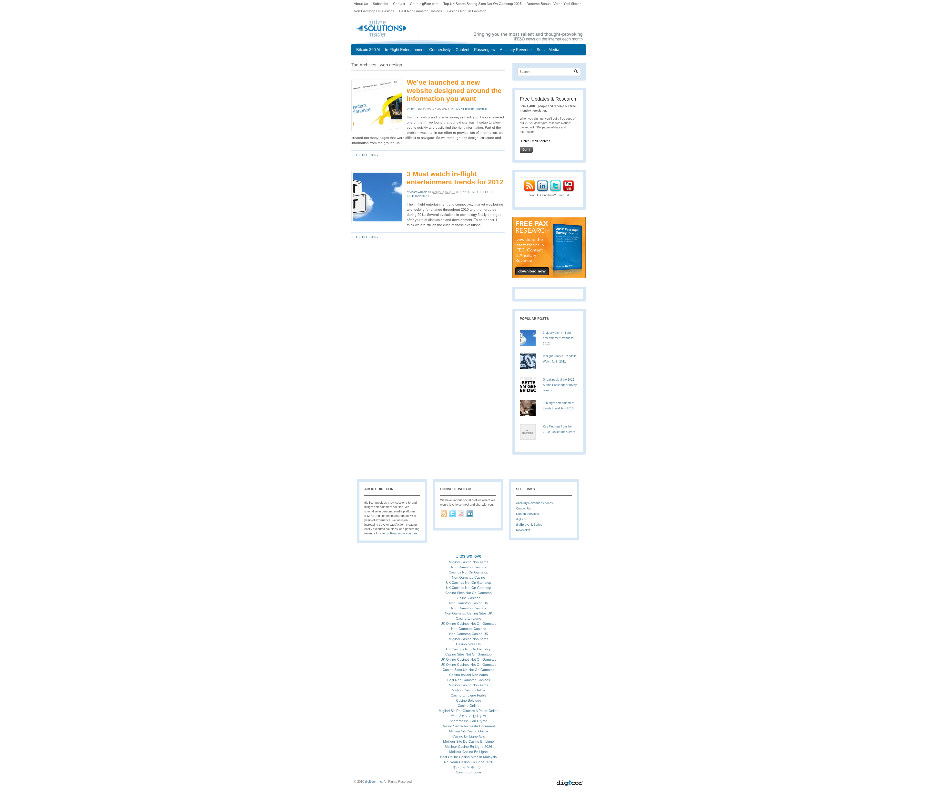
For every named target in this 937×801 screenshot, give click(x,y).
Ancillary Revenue (516, 50)
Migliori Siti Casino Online (468, 731)
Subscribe (380, 4)
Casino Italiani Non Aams (468, 675)
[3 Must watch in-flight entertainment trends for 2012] (529, 340)
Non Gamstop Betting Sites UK (468, 613)
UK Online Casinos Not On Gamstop (468, 623)
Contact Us (523, 508)
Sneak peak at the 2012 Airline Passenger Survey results (560, 385)
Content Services (527, 514)
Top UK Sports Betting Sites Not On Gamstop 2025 (482, 4)
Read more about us (403, 533)
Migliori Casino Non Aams (468, 562)
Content (462, 50)
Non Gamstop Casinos (468, 567)
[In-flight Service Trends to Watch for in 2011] (529, 363)
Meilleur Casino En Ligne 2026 (468, 747)
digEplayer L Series (529, 524)
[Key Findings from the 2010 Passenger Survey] (529, 433)
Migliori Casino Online (468, 690)
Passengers (484, 50)
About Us (361, 4)
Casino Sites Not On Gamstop (468, 593)
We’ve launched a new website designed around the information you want (454, 91)
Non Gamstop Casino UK (468, 603)
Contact (399, 4)
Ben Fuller (416, 108)
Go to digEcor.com (424, 4)
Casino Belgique (468, 700)
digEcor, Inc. (374, 781)
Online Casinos (468, 598)
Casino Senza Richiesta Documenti (468, 726)
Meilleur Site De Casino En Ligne (468, 741)
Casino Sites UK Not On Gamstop (469, 670)
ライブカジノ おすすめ (468, 716)
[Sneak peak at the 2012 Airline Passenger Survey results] (529, 386)
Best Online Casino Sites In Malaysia (468, 757)
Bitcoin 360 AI (368, 50)
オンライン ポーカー (468, 767)
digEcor (521, 519)
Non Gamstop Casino (468, 577)
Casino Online (468, 705)
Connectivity (440, 50)
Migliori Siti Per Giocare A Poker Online (469, 711)
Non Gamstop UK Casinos (374, 11)
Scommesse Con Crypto (468, 721)
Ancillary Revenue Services (534, 503)
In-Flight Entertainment (404, 50)
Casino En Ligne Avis (468, 736)
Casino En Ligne (468, 618)
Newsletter (523, 530)
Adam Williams (418, 191)
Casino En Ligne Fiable (469, 695)
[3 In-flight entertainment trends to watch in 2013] (529, 410)
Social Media (548, 50)
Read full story (364, 155)
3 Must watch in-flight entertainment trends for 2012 (558, 338)
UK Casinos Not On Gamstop (468, 582)
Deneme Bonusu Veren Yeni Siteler (554, 4)
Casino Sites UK (468, 644)
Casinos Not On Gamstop (466, 11)
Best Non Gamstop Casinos (420, 11)
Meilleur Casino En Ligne (468, 752)
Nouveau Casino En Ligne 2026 (468, 762)
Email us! (563, 195)
